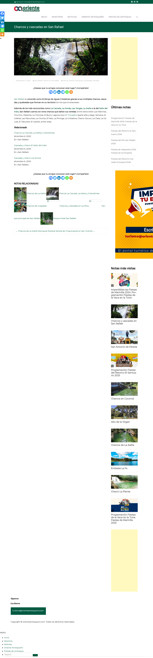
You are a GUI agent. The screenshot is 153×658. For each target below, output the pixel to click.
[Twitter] (55, 92)
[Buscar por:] (137, 17)
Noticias (72, 17)
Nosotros (57, 17)
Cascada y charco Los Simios (27, 158)
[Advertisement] (124, 68)
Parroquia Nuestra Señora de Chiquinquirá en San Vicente (66, 231)
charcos (65, 81)
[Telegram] (63, 92)
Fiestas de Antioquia (120, 17)
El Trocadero (71, 115)
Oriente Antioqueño (92, 17)
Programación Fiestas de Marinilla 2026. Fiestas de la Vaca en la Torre (124, 121)
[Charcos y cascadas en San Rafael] (61, 56)
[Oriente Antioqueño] (25, 8)
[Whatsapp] (67, 92)
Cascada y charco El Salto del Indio (30, 145)
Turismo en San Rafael (51, 81)
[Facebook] (51, 92)
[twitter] (135, 2)
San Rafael (38, 81)
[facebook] (132, 2)
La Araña (87, 108)
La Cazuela (55, 108)
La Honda (66, 108)
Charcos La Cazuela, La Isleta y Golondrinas (34, 133)
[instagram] (137, 2)
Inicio (44, 17)
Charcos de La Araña (26, 231)
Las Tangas (77, 108)
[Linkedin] (59, 92)
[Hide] (1, 38)
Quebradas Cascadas (91, 81)
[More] (71, 92)
